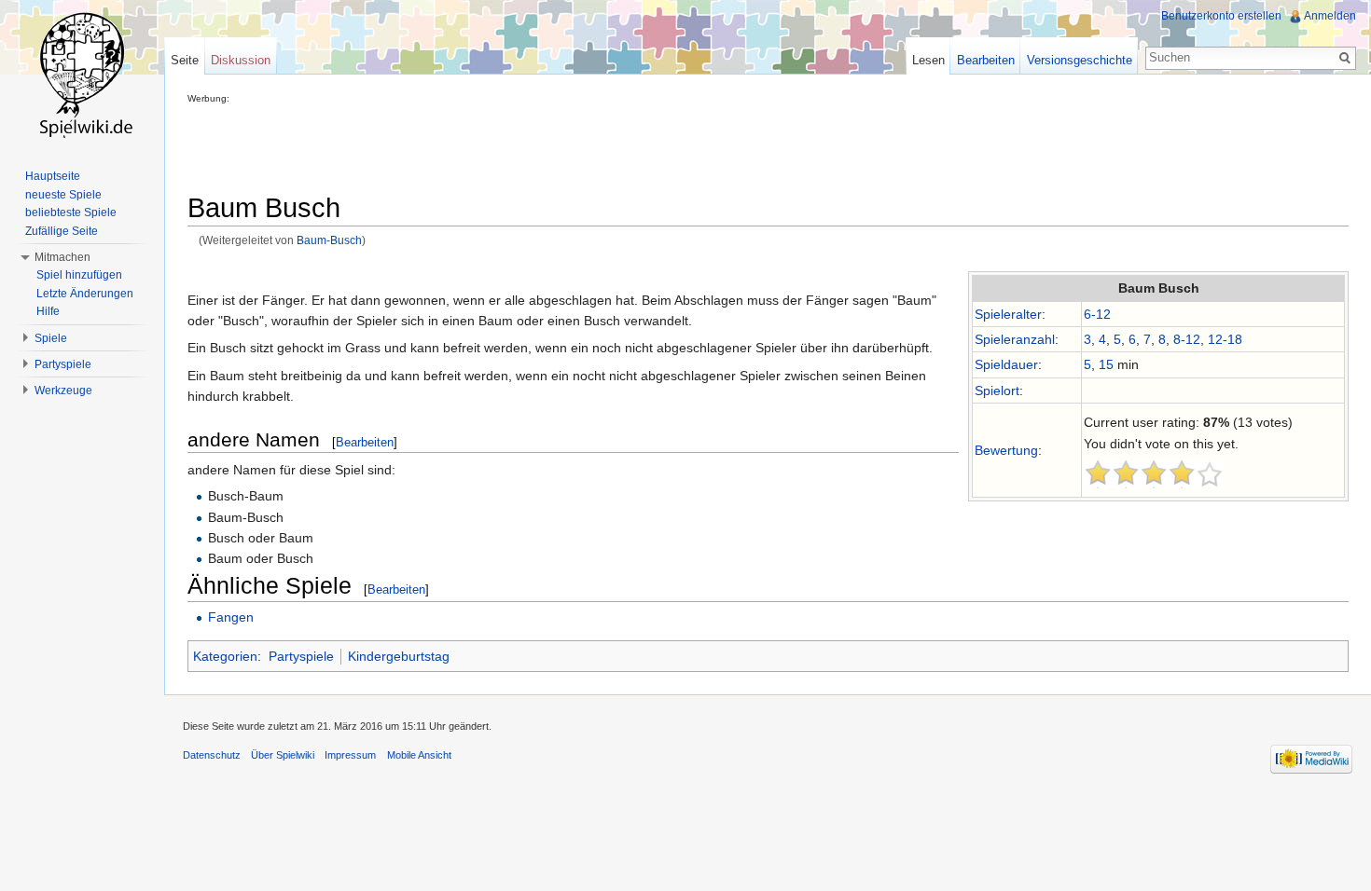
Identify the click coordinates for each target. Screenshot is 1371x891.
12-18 (1225, 339)
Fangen (231, 617)
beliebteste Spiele (71, 212)
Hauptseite (52, 176)
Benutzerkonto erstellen (1221, 15)
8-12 (1186, 339)
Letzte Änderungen (84, 293)
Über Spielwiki (282, 755)
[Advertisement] (526, 145)
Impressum (350, 755)
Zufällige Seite (61, 231)
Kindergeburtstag (399, 656)
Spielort (997, 390)
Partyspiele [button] (63, 364)
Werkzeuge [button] (63, 390)
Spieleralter (1008, 314)
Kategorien (225, 656)
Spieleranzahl (1015, 339)
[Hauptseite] (82, 74)
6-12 (1097, 314)
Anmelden (1330, 15)
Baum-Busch (329, 240)
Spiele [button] (51, 338)
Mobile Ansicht (419, 755)
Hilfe (48, 311)
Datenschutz (212, 755)
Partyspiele (301, 656)
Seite (185, 60)
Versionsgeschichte (1079, 60)
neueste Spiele (63, 194)
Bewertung (1006, 450)
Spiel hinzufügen (79, 274)
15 (1106, 364)
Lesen (928, 60)
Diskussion (240, 60)
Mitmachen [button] (62, 257)
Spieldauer (1006, 364)
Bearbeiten (365, 442)
